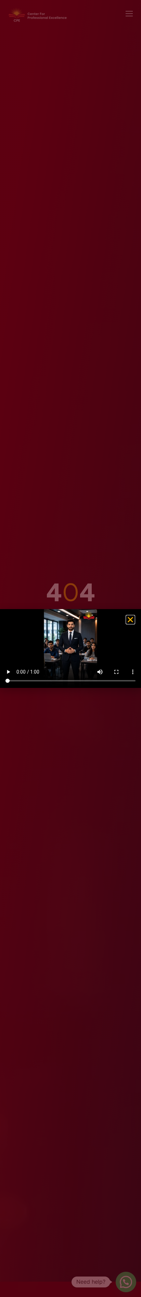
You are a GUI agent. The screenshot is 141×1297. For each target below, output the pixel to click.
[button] (130, 619)
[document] (70, 648)
